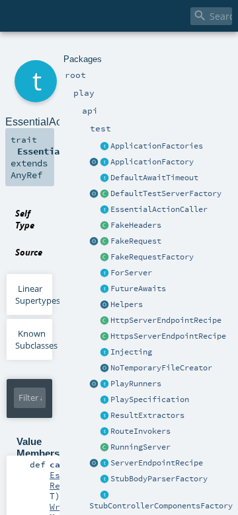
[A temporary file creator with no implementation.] (104, 368)
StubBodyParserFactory (159, 478)
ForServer (131, 272)
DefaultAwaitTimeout (154, 177)
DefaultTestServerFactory (165, 193)
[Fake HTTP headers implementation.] (104, 226)
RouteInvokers (140, 431)
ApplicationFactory (152, 161)
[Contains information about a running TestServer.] (104, 447)
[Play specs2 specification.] (104, 400)
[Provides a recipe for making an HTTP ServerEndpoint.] (104, 321)
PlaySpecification (149, 399)
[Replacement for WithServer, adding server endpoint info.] (104, 273)
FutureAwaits (138, 288)
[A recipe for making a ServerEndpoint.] (104, 463)
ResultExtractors (147, 415)
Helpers (126, 304)
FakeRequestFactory (152, 256)
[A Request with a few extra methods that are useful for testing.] (104, 241)
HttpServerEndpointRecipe (165, 320)
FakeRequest (135, 241)
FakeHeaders (135, 225)
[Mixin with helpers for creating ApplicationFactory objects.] (104, 146)
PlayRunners (135, 383)
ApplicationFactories (156, 146)
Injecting (131, 352)
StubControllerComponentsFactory (161, 505)
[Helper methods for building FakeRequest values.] (104, 257)
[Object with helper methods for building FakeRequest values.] (94, 241)
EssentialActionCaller (159, 209)
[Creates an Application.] (104, 162)
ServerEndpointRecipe (156, 462)
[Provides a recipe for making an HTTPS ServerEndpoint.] (104, 336)
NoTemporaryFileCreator (161, 367)
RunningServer (140, 447)
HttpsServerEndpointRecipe (168, 336)
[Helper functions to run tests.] (104, 384)
